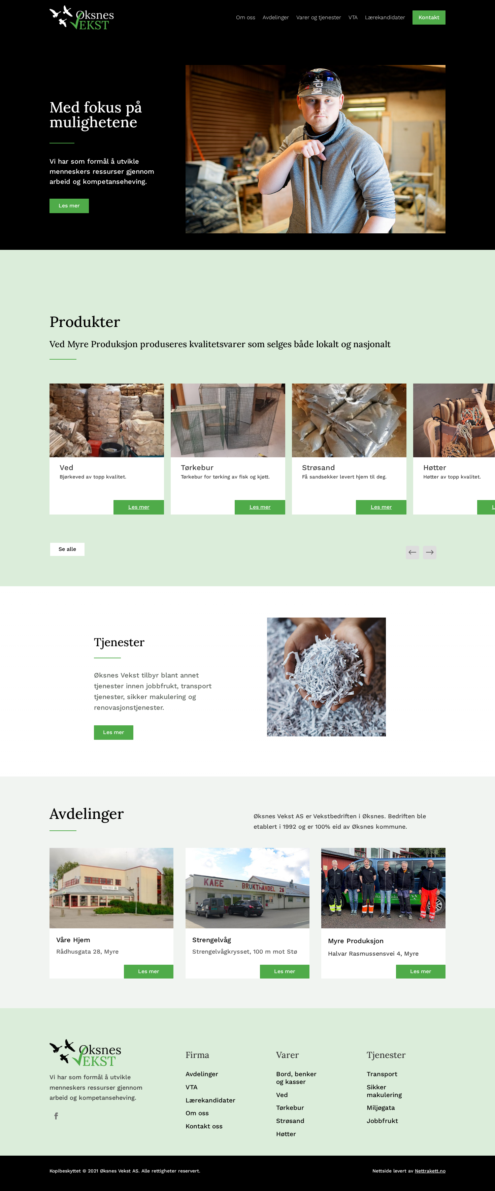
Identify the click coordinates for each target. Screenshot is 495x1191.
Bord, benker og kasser (296, 1078)
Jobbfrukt (382, 1121)
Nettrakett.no (430, 1170)
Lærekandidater (385, 17)
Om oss (245, 17)
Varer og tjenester (318, 17)
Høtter (286, 1134)
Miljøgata (381, 1108)
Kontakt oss (204, 1126)
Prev (429, 552)
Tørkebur (290, 1108)
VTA (353, 17)
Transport (382, 1074)
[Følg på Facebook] (56, 1116)
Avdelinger (276, 17)
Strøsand (290, 1121)
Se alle (67, 549)
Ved (282, 1095)
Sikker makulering (384, 1091)
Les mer (69, 205)
